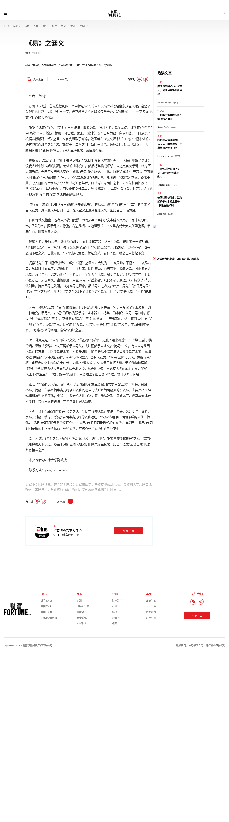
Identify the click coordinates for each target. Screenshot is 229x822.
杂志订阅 (151, 600)
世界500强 (46, 600)
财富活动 (117, 600)
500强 (16, 26)
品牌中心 (84, 26)
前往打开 (128, 531)
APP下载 (196, 616)
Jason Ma (161, 214)
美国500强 (46, 612)
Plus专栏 (81, 623)
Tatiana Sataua (163, 185)
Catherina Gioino (165, 156)
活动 (26, 26)
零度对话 (82, 612)
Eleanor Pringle (164, 102)
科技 (54, 26)
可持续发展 (83, 606)
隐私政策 (151, 612)
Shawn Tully (163, 127)
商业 (45, 26)
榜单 (36, 26)
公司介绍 (151, 606)
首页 (6, 26)
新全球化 (82, 618)
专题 (72, 26)
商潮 (63, 26)
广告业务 (151, 618)
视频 (114, 623)
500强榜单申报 (49, 618)
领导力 (160, 111)
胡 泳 (28, 53)
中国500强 (46, 606)
